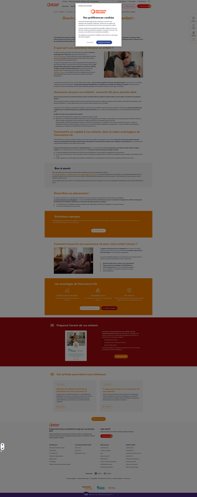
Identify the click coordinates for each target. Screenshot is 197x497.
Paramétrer (90, 42)
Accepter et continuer (104, 42)
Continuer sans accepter (85, 5)
